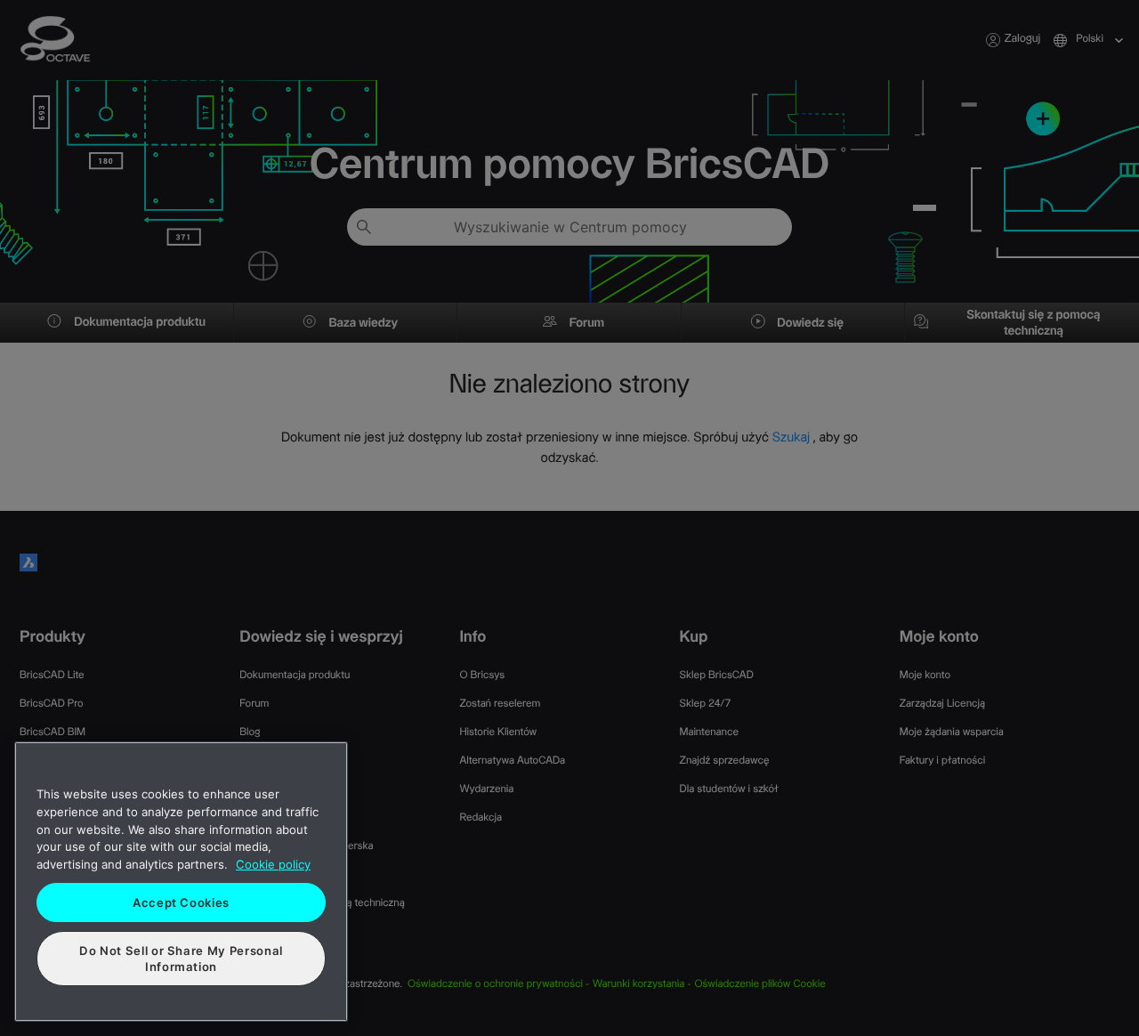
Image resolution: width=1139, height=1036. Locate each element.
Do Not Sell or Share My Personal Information (181, 958)
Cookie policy (273, 864)
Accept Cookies (181, 902)
